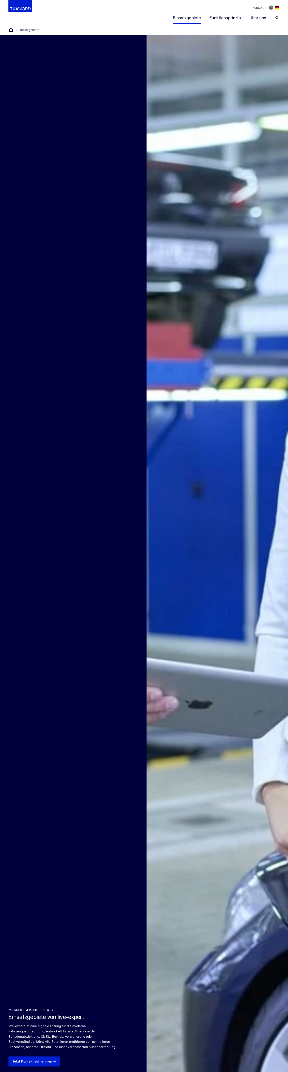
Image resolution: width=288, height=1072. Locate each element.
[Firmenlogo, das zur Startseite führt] (20, 6)
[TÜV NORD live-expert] (10, 29)
